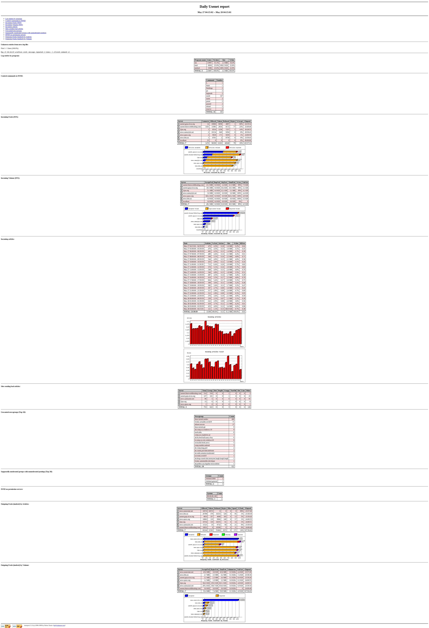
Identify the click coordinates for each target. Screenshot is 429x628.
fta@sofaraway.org (59, 625)
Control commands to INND (15, 21)
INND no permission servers (15, 35)
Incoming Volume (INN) (14, 25)
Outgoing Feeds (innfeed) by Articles (18, 37)
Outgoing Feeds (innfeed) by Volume (18, 39)
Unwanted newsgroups (13, 31)
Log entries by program (13, 19)
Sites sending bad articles (14, 29)
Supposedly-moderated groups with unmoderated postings (25, 33)
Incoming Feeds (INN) (13, 23)
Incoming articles (11, 27)
